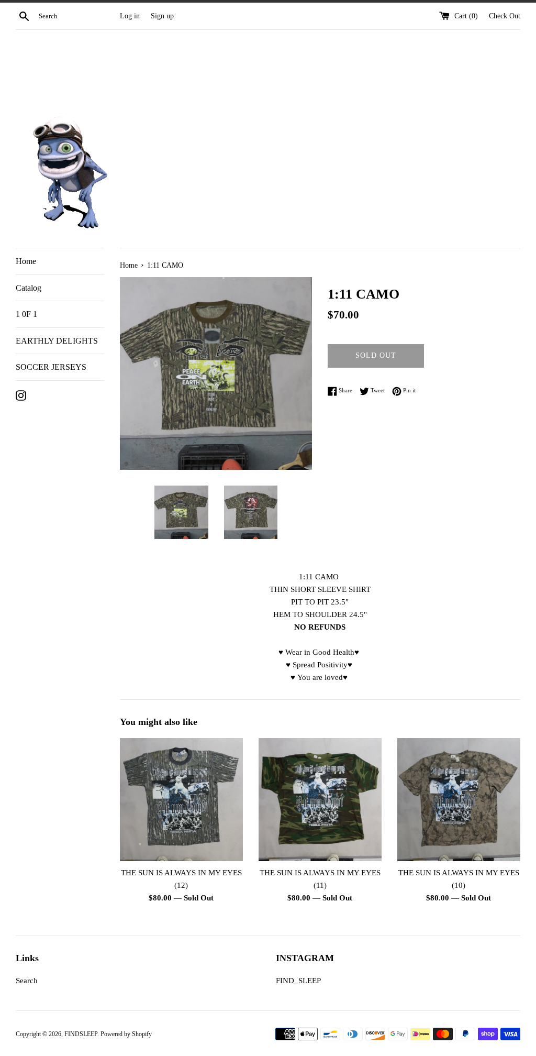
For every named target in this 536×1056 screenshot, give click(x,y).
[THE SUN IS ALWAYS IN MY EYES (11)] (320, 799)
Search (27, 980)
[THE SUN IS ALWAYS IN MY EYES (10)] (458, 799)
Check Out (504, 16)
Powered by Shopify (126, 1034)
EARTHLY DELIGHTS (57, 340)
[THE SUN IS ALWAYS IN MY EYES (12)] (181, 799)
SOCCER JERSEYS (51, 366)
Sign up (162, 16)
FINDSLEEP (80, 1034)
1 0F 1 (26, 314)
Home (26, 261)
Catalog (28, 287)
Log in (130, 16)
